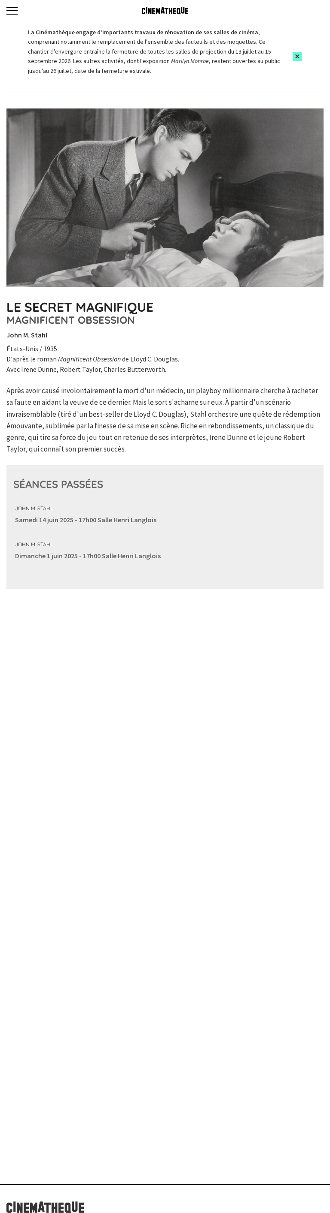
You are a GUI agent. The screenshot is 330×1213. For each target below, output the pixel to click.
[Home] (165, 10)
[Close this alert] (297, 56)
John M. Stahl (34, 508)
